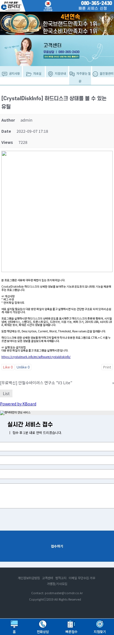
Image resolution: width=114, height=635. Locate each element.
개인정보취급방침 (29, 578)
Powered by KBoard (18, 403)
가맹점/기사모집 (57, 583)
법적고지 (60, 578)
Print (107, 367)
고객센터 (47, 578)
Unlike (23, 367)
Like (8, 367)
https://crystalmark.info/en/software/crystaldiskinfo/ (36, 357)
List (6, 393)
